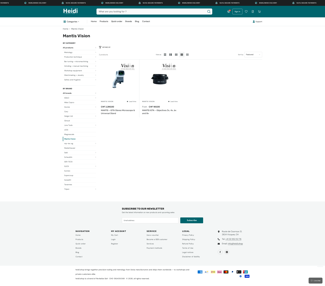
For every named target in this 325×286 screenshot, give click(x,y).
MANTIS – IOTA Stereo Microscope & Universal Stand (118, 112)
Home (65, 28)
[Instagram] (226, 252)
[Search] (154, 11)
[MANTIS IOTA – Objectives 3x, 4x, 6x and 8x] (159, 79)
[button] (165, 54)
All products (68, 48)
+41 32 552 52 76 (233, 239)
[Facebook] (220, 252)
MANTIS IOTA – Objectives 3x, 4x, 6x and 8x (159, 112)
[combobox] (151, 11)
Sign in (237, 11)
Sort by (240, 55)
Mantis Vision (77, 28)
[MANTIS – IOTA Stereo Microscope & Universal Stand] (118, 79)
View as (158, 55)
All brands (67, 93)
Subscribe (192, 220)
